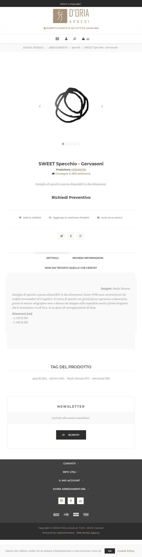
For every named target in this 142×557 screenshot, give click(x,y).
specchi (36, 378)
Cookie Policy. (126, 550)
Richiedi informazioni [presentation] (88, 258)
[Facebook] (71, 501)
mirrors (54, 378)
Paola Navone (75, 378)
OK (110, 551)
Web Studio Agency (88, 532)
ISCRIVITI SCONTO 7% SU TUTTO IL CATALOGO (72, 28)
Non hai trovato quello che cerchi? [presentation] (71, 267)
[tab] (52, 258)
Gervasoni (98, 378)
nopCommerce (65, 532)
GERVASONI (78, 169)
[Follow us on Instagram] (61, 501)
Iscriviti (73, 434)
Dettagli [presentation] (52, 258)
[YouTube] (80, 501)
